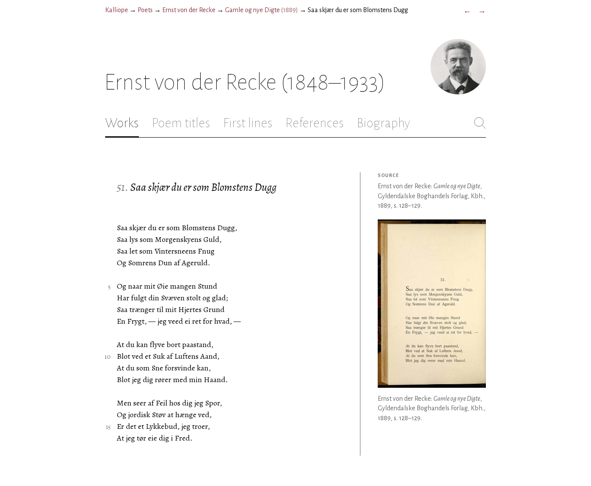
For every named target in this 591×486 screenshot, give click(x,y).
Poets (145, 9)
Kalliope (116, 9)
